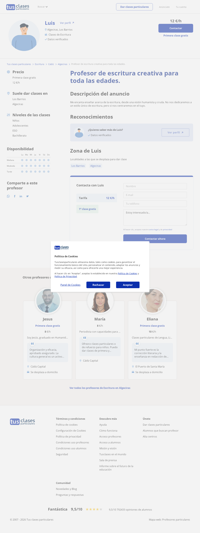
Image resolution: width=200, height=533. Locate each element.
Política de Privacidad (66, 276)
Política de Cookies (127, 273)
